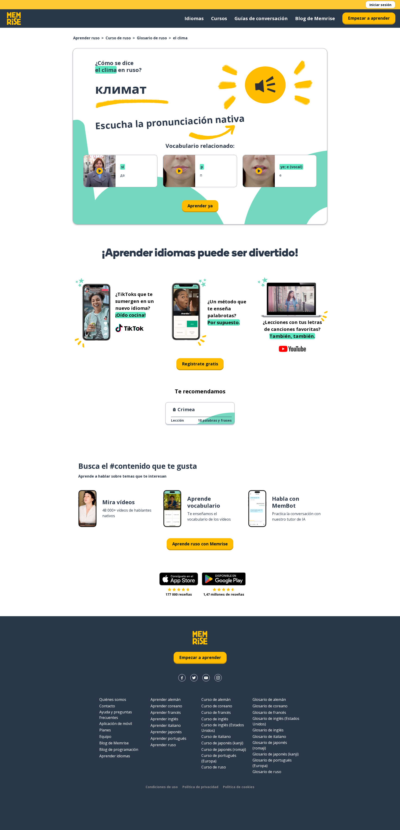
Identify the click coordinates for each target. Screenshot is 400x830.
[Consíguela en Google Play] (224, 578)
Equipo (105, 736)
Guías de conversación (261, 18)
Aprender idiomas (114, 756)
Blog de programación (118, 749)
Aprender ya (200, 205)
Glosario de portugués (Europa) (272, 763)
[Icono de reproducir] (100, 171)
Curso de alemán (216, 699)
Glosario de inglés (268, 730)
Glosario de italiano (269, 736)
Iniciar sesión (380, 5)
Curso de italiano (216, 736)
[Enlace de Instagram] (218, 677)
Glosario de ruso (152, 37)
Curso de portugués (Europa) (218, 758)
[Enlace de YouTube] (206, 677)
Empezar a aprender (369, 18)
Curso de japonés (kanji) (222, 743)
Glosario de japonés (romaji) (270, 745)
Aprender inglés (164, 718)
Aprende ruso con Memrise (200, 544)
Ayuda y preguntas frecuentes (115, 714)
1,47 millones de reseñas (223, 594)
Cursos (219, 18)
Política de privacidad (200, 787)
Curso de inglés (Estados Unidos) (222, 727)
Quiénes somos (112, 699)
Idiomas (194, 18)
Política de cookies (238, 787)
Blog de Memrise (315, 18)
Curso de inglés (214, 718)
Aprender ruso (86, 37)
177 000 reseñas (179, 594)
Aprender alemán (165, 699)
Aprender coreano (166, 706)
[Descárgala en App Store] (178, 578)
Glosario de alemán (269, 699)
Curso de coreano (216, 706)
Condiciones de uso (162, 787)
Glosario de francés (269, 712)
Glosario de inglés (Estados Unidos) (276, 721)
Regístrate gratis (200, 364)
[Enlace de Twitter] (194, 677)
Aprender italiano (165, 725)
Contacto (107, 706)
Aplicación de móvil (115, 723)
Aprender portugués (168, 738)
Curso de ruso (118, 37)
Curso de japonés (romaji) (223, 749)
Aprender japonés (166, 731)
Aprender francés (165, 712)
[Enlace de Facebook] (182, 677)
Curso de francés (216, 712)
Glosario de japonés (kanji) (276, 754)
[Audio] (265, 84)
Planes (105, 730)
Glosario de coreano (270, 706)
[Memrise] (14, 18)
